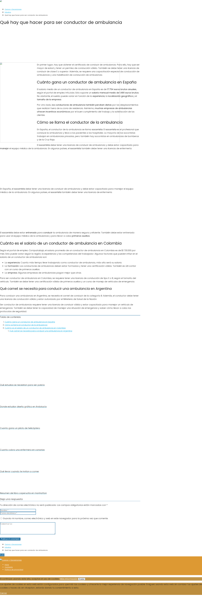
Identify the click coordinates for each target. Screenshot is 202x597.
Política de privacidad (14, 569)
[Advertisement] (70, 44)
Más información (69, 578)
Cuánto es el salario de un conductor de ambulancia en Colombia (35, 328)
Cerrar (3, 593)
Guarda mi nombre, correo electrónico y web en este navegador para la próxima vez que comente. (55, 518)
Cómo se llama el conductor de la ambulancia (26, 325)
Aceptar (81, 579)
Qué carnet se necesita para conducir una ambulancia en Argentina (40, 331)
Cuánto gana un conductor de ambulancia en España (30, 322)
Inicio (7, 565)
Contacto (9, 567)
